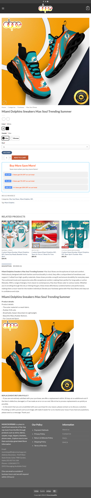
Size (3, 143)
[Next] (89, 242)
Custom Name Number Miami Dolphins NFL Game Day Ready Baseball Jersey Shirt (15, 254)
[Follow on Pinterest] (47, 1)
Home (4, 107)
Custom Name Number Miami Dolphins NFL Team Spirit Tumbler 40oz (75, 253)
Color (4, 124)
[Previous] (1, 242)
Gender (4, 133)
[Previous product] (8, 119)
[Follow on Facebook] (43, 1)
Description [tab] (7, 266)
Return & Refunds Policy (43, 438)
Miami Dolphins (25, 199)
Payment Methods (41, 430)
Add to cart (20, 158)
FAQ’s (64, 438)
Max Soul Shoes (31, 107)
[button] (3, 8)
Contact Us (66, 434)
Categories (11, 107)
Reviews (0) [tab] (17, 266)
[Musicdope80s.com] (45, 8)
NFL (32, 199)
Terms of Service (40, 445)
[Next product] (3, 119)
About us (65, 429)
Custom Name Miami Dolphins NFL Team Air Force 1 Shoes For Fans (44, 253)
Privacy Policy (39, 434)
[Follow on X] (45, 1)
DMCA (65, 442)
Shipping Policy (40, 442)
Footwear (21, 107)
